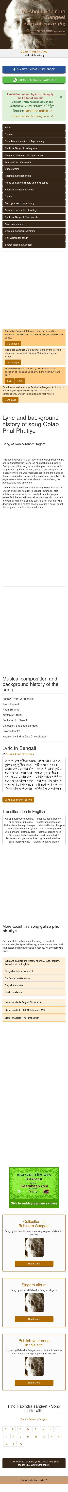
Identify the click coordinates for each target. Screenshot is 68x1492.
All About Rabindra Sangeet (43, 14)
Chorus (9, 196)
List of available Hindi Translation (22, 1017)
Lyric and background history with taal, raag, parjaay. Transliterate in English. (32, 962)
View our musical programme (20, 230)
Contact (9, 134)
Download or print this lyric (18, 799)
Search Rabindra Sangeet (18, 244)
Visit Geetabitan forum (16, 237)
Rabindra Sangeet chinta (18, 175)
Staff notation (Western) (17, 978)
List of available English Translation (23, 1002)
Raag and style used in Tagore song (24, 155)
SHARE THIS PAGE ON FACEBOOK (36, 69)
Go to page (13, 343)
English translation (14, 985)
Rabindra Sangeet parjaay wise (21, 148)
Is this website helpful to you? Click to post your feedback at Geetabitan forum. (34, 1463)
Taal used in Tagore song (18, 162)
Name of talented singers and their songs (26, 182)
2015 (20, 381)
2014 (9, 381)
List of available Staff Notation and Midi (25, 1010)
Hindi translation (13, 992)
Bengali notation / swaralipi (19, 971)
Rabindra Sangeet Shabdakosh (21, 217)
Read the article (38, 111)
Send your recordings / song (19, 203)
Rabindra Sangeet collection (19, 189)
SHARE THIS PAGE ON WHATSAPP (37, 79)
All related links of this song (19, 754)
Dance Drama (12, 168)
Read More (34, 1263)
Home (8, 127)
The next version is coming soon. (32, 116)
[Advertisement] (34, 289)
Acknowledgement (14, 224)
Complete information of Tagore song (24, 141)
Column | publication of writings (21, 210)
